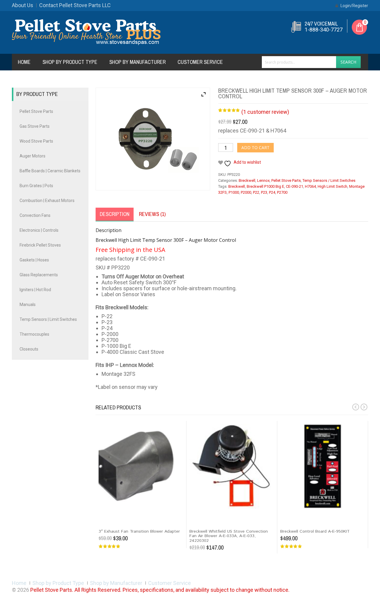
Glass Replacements (39, 274)
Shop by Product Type (69, 62)
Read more (293, 514)
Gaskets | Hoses (34, 260)
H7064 (310, 186)
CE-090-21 (294, 186)
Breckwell (247, 180)
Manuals (28, 304)
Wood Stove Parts (36, 141)
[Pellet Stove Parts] (86, 32)
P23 (264, 192)
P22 (256, 192)
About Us (22, 5)
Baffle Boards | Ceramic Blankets (50, 170)
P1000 (234, 192)
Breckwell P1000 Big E (265, 186)
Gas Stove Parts (35, 126)
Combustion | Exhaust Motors (47, 200)
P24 (272, 192)
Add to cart (255, 147)
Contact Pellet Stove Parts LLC (75, 5)
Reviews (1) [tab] (152, 214)
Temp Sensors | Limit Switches (48, 319)
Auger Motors (32, 156)
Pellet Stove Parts (286, 180)
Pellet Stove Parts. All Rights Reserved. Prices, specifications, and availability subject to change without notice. (159, 590)
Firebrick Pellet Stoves (40, 245)
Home (24, 62)
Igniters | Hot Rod (35, 289)
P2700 (282, 192)
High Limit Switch (332, 186)
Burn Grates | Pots (36, 185)
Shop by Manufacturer (137, 62)
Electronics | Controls (39, 230)
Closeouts (29, 349)
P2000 (246, 192)
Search (348, 62)
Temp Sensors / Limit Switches (329, 180)
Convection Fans (35, 215)
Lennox (263, 180)
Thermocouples (34, 334)
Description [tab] (114, 214)
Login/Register (354, 5)
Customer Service (200, 62)
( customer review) (265, 112)
